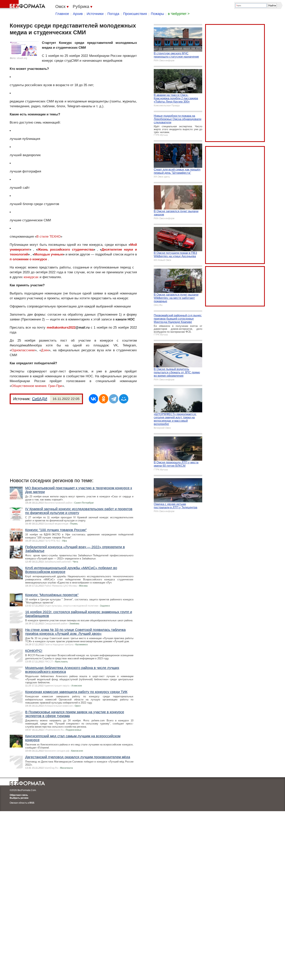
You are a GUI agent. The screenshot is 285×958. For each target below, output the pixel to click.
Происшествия (135, 14)
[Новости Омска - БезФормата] (23, 5)
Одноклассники (23, 350)
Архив (78, 14)
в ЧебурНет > (179, 14)
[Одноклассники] (103, 398)
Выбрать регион (19, 798)
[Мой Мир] (123, 398)
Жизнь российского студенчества (65, 249)
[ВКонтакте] (93, 398)
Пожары (157, 14)
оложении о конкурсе (30, 259)
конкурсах (31, 277)
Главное (62, 14)
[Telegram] (113, 398)
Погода (113, 14)
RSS (31, 802)
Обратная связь (19, 795)
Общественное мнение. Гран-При (36, 386)
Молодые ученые (48, 254)
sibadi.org (22, 58)
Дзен (45, 350)
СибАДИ (39, 399)
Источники (95, 14)
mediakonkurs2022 (61, 327)
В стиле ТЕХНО (48, 236)
